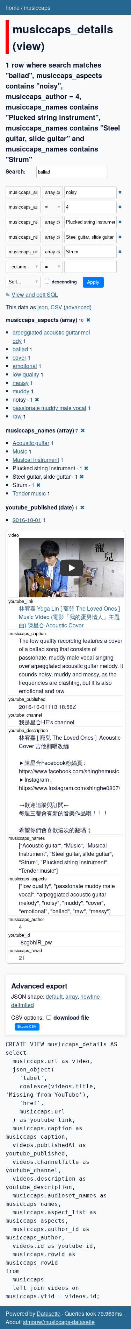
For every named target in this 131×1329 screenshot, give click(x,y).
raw (17, 416)
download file (70, 1017)
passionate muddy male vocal (49, 408)
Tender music (29, 493)
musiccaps (37, 7)
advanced (77, 307)
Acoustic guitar (31, 443)
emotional (25, 366)
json (42, 307)
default (54, 996)
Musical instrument (36, 460)
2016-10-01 (27, 520)
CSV (56, 307)
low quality (26, 374)
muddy (21, 391)
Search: (16, 171)
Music (20, 451)
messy (21, 383)
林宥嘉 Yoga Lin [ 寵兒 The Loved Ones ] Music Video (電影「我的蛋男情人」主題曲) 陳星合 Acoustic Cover (70, 616)
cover (19, 357)
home (13, 7)
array (71, 996)
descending (63, 282)
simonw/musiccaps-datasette (59, 1322)
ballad (20, 349)
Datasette (48, 1313)
